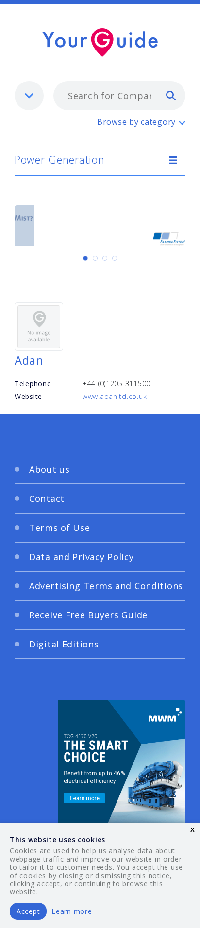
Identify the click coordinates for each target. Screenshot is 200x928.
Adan (29, 360)
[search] (171, 95)
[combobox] (119, 95)
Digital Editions (64, 644)
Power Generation (60, 159)
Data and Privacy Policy (81, 557)
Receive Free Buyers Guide (88, 615)
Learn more (71, 911)
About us (49, 469)
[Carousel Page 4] (114, 258)
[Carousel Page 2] (95, 258)
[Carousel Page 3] (104, 258)
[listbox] (29, 95)
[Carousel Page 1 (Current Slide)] (85, 258)
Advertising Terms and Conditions (106, 586)
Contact (47, 498)
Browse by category (136, 121)
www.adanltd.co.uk (115, 396)
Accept (28, 911)
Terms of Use (59, 527)
